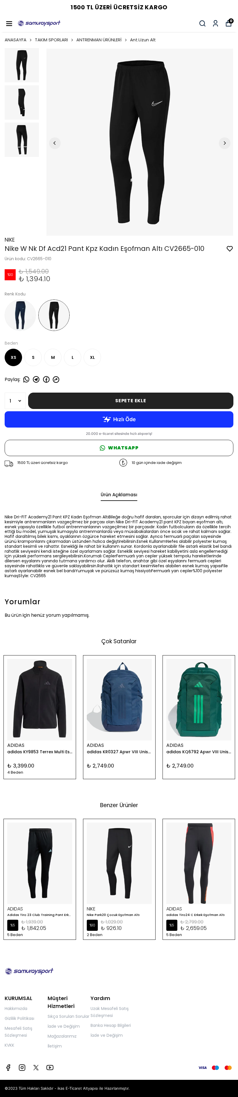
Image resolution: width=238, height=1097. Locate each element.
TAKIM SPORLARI (51, 40)
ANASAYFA (15, 40)
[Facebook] (8, 1067)
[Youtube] (49, 1067)
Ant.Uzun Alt (143, 40)
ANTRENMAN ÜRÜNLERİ (99, 40)
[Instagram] (22, 1067)
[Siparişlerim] (215, 23)
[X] (36, 1067)
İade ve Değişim (64, 1026)
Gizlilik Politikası (19, 1018)
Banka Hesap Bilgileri (111, 1025)
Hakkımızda (16, 1008)
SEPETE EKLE (130, 400)
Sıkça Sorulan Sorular (68, 1016)
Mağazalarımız (62, 1036)
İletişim (55, 1046)
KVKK (9, 1045)
